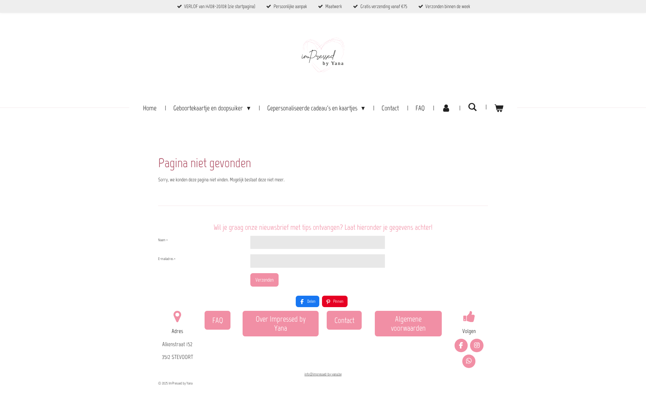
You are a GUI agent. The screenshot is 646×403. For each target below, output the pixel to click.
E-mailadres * (166, 259)
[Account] (446, 108)
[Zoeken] (472, 107)
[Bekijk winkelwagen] (499, 108)
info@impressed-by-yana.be (323, 374)
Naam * (163, 240)
